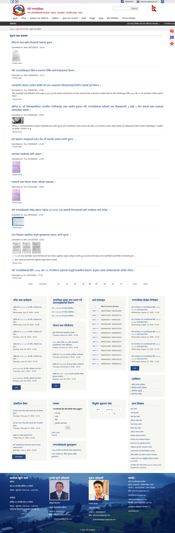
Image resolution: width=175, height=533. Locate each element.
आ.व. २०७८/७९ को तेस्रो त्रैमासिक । (63, 308)
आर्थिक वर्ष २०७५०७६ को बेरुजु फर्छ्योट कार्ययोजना (67, 354)
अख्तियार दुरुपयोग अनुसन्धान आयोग (141, 447)
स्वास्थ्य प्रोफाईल (128, 18)
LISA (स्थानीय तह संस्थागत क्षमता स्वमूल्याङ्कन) (66, 450)
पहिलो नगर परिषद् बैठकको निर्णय (22, 435)
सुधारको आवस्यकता (61, 423)
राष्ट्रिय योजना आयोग (137, 432)
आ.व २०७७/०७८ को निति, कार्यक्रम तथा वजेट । (27, 378)
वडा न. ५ (95, 333)
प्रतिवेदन (55, 18)
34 (67, 284)
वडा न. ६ (95, 337)
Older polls (56, 432)
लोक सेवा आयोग (135, 416)
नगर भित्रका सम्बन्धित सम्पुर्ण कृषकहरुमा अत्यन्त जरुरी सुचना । (41, 234)
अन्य (16, 388)
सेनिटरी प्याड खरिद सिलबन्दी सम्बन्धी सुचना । (33, 42)
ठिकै (56, 420)
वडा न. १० (95, 324)
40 (113, 284)
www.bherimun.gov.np (142, 502)
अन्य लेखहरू (19, 457)
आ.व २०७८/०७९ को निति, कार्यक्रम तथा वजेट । (27, 368)
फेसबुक (92, 18)
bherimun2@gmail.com (63, 519)
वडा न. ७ (95, 342)
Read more (17, 63)
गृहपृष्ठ (15, 18)
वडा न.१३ (95, 359)
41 (121, 284)
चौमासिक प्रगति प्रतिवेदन (139, 388)
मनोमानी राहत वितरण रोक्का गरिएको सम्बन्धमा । (34, 182)
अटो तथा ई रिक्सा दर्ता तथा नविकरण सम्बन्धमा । (135, 24)
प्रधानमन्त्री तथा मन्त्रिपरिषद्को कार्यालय (143, 451)
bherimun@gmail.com (62, 515)
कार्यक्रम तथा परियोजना (39, 18)
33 (58, 284)
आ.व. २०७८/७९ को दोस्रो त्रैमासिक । (63, 312)
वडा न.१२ (95, 355)
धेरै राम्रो (57, 413)
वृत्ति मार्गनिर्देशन (112, 18)
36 (83, 284)
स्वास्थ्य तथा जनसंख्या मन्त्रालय (140, 439)
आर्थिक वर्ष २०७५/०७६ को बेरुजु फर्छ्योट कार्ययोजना (68, 364)
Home (12, 29)
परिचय (23, 18)
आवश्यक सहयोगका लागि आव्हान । (28, 154)
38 (96, 284)
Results (54, 435)
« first (30, 284)
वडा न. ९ (95, 350)
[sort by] (95, 306)
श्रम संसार (134, 409)
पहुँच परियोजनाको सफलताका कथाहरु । (64, 332)
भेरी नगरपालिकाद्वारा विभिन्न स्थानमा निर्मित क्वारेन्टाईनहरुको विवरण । (44, 70)
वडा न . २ (95, 315)
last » (146, 284)
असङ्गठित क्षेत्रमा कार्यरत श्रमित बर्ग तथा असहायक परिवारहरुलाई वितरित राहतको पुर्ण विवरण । (56, 85)
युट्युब (101, 18)
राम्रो (56, 416)
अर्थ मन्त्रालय (135, 413)
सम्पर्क (83, 18)
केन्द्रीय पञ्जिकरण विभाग (138, 436)
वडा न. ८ (95, 346)
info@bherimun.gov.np (137, 495)
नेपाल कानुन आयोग (136, 424)
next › (135, 284)
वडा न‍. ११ (95, 364)
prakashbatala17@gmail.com (104, 519)
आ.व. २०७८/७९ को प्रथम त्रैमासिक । (63, 316)
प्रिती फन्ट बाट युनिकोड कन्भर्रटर (140, 443)
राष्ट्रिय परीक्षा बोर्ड (136, 420)
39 (105, 284)
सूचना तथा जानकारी (70, 18)
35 (75, 284)
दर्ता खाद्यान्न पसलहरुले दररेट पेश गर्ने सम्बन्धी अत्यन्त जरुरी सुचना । (44, 139)
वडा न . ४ (95, 320)
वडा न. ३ (95, 328)
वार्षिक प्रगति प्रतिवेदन (138, 384)
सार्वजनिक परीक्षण (136, 394)
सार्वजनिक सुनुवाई (136, 391)
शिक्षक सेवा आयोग (136, 428)
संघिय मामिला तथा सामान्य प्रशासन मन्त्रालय (144, 455)
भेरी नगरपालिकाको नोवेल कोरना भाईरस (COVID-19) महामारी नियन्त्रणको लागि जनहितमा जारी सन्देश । (61, 210)
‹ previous (42, 284)
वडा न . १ (95, 311)
